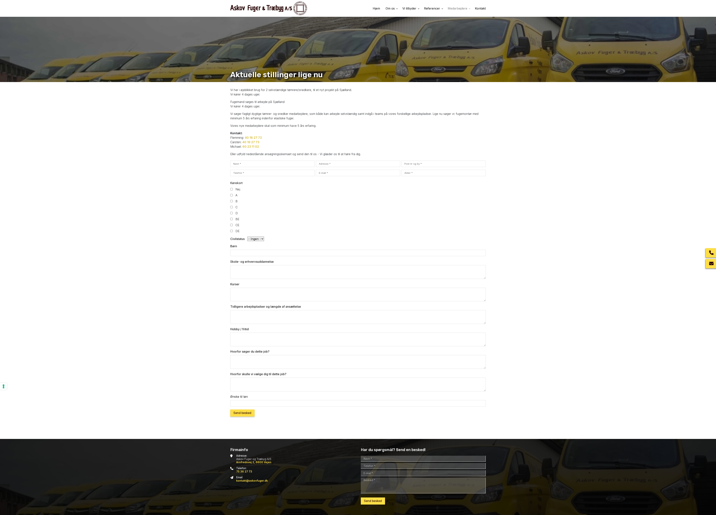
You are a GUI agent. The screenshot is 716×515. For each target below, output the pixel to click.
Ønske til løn (239, 396)
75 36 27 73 (244, 471)
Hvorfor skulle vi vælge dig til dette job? (258, 374)
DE (237, 231)
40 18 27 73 (253, 137)
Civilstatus (237, 239)
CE (237, 225)
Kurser (234, 284)
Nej (237, 189)
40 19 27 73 (250, 142)
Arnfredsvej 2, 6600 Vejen (253, 462)
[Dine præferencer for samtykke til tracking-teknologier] (3, 386)
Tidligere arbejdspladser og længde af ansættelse (265, 306)
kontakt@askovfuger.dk (252, 480)
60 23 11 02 (250, 146)
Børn (233, 246)
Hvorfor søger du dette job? (249, 351)
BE (237, 219)
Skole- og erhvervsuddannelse (252, 261)
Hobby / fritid (239, 329)
